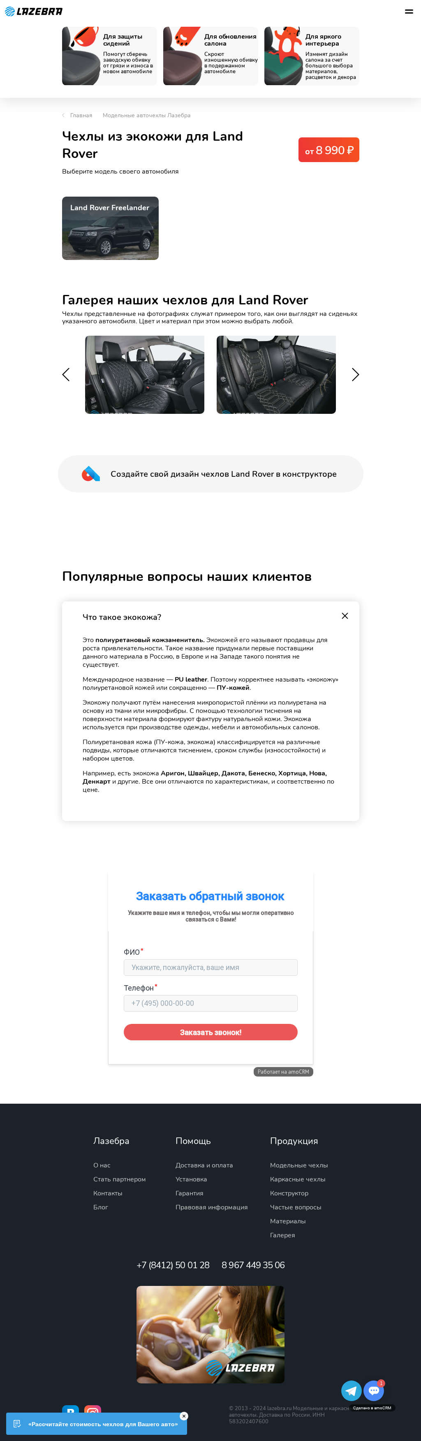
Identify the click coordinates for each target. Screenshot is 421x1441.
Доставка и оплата (204, 1165)
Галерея (282, 1235)
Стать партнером (119, 1179)
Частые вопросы (296, 1207)
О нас (102, 1165)
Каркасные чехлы (298, 1179)
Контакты (108, 1193)
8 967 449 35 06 (253, 1265)
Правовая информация (212, 1207)
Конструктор (289, 1193)
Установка (191, 1179)
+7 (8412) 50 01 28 (172, 1265)
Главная (81, 115)
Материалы (288, 1221)
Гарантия (190, 1193)
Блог (100, 1207)
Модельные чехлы (299, 1165)
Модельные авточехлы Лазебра (147, 115)
